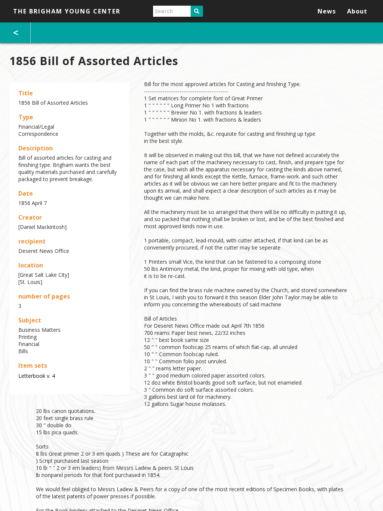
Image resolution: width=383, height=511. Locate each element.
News (327, 11)
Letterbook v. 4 (36, 375)
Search (197, 11)
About (357, 11)
